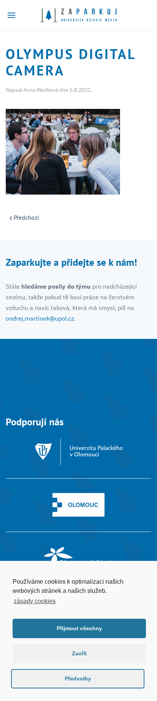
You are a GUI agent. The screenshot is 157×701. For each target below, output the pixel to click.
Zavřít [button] (79, 653)
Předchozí (25, 217)
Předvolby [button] (78, 678)
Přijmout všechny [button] (79, 628)
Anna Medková (40, 89)
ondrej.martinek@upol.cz (40, 318)
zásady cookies (35, 601)
